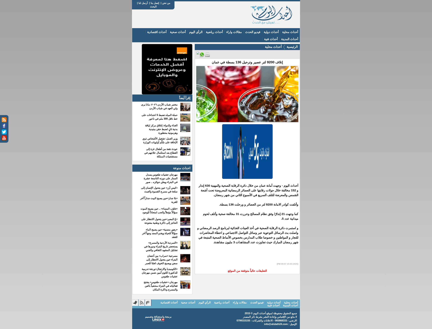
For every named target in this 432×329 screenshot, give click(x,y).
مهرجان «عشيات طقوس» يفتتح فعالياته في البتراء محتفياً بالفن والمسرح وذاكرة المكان (160, 286)
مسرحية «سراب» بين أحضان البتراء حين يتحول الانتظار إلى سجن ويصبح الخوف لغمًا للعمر (161, 259)
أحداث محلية (290, 32)
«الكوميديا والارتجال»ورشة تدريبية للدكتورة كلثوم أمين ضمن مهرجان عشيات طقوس (159, 273)
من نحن (166, 3)
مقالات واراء (234, 32)
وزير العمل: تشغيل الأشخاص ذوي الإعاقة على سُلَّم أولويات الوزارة (159, 140)
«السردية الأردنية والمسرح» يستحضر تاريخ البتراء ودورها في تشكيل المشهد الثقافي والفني (160, 246)
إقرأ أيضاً (184, 98)
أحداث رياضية (214, 32)
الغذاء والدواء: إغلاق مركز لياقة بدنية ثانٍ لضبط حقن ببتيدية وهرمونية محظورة (161, 129)
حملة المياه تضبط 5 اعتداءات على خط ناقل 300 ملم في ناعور (159, 117)
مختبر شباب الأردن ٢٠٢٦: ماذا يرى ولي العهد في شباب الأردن (159, 106)
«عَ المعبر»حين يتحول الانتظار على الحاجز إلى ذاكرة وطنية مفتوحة (159, 221)
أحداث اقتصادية (157, 32)
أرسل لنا (143, 3)
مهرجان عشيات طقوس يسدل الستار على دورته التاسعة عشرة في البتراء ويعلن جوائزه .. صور (160, 178)
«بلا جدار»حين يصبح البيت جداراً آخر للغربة (158, 200)
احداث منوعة (181, 168)
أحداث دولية (271, 32)
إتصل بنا (155, 3)
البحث (153, 6)
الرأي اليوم (195, 32)
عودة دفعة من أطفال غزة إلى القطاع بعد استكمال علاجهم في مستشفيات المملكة (160, 153)
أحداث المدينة (289, 39)
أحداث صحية (178, 32)
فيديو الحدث (252, 32)
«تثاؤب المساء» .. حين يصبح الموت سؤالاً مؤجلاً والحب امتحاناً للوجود (159, 210)
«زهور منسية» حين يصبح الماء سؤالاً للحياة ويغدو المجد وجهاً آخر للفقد (159, 233)
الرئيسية (292, 47)
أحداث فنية (271, 39)
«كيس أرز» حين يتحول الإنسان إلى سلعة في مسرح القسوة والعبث (159, 189)
